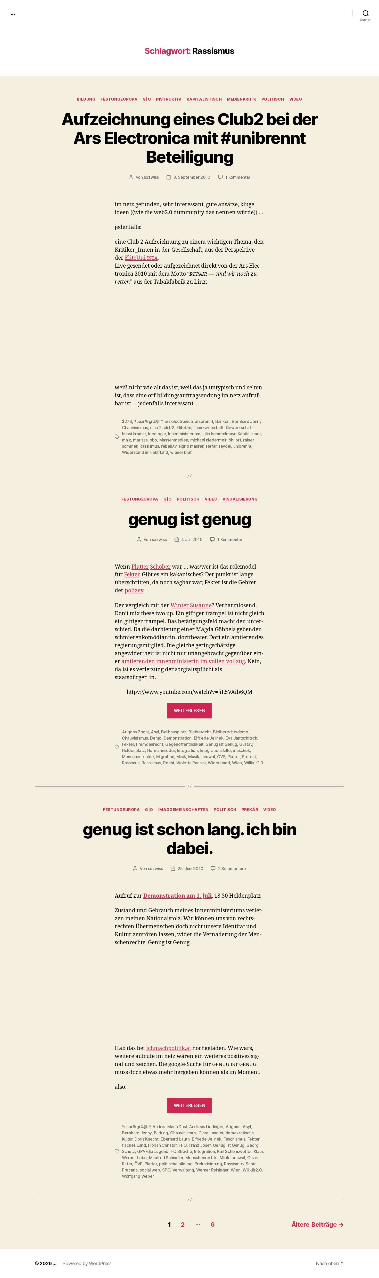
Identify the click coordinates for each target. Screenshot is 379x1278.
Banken (222, 421)
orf (238, 440)
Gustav (245, 744)
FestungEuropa (119, 99)
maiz (126, 440)
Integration (187, 750)
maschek (241, 750)
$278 (127, 421)
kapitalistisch (204, 99)
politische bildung (175, 1163)
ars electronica (178, 421)
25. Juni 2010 (190, 868)
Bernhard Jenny (246, 421)
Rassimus (130, 762)
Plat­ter (140, 566)
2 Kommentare (232, 868)
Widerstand (219, 762)
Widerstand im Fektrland (145, 452)
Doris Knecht (147, 1139)
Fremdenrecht (149, 744)
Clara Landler (211, 1132)
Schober (160, 566)
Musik (193, 756)
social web (150, 1170)
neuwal (208, 756)
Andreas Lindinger (206, 1126)
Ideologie (157, 433)
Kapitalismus (249, 433)
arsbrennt (204, 421)
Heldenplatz (133, 750)
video (295, 99)
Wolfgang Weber (138, 1176)
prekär (250, 809)
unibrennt (242, 446)
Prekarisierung (208, 1163)
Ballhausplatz (173, 731)
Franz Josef (200, 1145)
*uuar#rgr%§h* (148, 421)
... (12, 13)
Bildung (86, 99)
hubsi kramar (134, 433)
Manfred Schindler (166, 1157)
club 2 (155, 427)
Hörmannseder (161, 750)
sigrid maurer (191, 446)
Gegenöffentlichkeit (184, 744)
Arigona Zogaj (135, 731)
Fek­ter (131, 574)
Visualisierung (240, 499)
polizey (134, 590)
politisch (272, 99)
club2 (169, 427)
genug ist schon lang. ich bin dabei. (189, 838)
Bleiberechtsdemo (230, 731)
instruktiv (169, 99)
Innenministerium (184, 433)
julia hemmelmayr (218, 433)
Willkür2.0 (253, 762)
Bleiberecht (199, 731)
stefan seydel (218, 446)
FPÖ (182, 1145)
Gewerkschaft (239, 427)
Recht (168, 762)
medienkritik (241, 99)
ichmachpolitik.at (168, 1048)
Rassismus (149, 446)
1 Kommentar (237, 177)
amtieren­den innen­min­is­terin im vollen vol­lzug (183, 661)
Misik (181, 756)
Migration (165, 756)
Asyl (155, 731)
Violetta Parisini (190, 762)
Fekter (128, 744)
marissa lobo (145, 440)
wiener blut (180, 452)
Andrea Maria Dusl (169, 1126)
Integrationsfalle (215, 750)
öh (230, 440)
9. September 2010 (192, 177)
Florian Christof (162, 1145)
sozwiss (151, 177)
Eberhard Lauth (175, 1139)
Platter (233, 756)
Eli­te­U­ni (141, 258)
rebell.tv (169, 446)
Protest (249, 756)
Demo (155, 738)
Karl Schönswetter (234, 1151)
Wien (237, 762)
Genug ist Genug (221, 744)
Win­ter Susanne (191, 605)
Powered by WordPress (87, 1263)
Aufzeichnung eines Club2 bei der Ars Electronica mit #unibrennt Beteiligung (189, 138)
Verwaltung (183, 1170)
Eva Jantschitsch (241, 738)
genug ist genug (189, 519)
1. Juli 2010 (192, 539)
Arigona (233, 1126)
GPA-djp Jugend (152, 1151)
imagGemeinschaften (183, 809)
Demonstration (178, 738)
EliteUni (183, 427)
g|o (147, 99)
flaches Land (134, 1145)
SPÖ (166, 1170)
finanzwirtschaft (208, 427)
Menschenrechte (138, 756)
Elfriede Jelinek (209, 738)
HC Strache (181, 1151)
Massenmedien (173, 440)
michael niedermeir (208, 440)
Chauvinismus (135, 427)
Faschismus (234, 1139)
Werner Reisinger (212, 1170)
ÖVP (221, 756)
